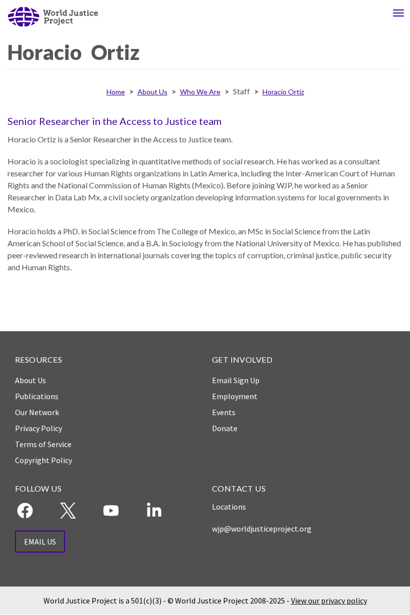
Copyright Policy (43, 460)
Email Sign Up (236, 380)
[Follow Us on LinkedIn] (154, 511)
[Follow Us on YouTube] (111, 511)
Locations (229, 507)
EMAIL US (40, 542)
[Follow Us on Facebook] (25, 511)
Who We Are (200, 91)
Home (115, 91)
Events (224, 412)
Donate (225, 428)
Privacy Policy (38, 428)
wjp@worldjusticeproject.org (262, 529)
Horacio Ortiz (283, 91)
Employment (235, 396)
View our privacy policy (329, 601)
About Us (153, 91)
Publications (36, 396)
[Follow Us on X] (68, 511)
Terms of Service (43, 444)
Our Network (37, 412)
